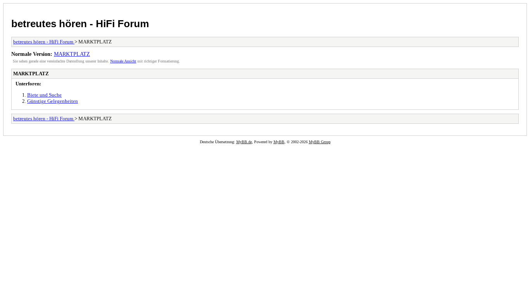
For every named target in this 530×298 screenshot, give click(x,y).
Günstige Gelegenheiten (52, 101)
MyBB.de (244, 142)
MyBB (279, 142)
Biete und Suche (44, 95)
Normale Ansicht (123, 61)
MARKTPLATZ (72, 54)
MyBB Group (320, 142)
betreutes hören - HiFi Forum (80, 23)
